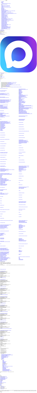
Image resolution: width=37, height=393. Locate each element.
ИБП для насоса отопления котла (4, 10)
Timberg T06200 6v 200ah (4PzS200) (3, 313)
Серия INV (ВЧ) (1, 116)
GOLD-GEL (1, 234)
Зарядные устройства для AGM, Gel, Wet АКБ (4, 209)
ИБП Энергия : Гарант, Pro (21, 101)
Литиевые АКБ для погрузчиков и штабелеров (4, 173)
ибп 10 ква (2, 7)
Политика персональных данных (3, 376)
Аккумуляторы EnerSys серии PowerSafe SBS (23, 141)
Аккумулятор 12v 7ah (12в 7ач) (4, 15)
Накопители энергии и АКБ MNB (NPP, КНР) (4, 139)
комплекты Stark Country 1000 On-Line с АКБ (23, 89)
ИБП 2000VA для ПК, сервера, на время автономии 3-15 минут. (25, 105)
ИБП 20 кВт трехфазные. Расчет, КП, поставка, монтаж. (5, 99)
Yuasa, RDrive (20, 214)
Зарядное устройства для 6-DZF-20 (22, 202)
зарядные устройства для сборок (22, 225)
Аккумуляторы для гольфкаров (4, 355)
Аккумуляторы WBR (2, 128)
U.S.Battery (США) (20, 199)
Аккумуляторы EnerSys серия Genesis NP (23, 142)
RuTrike (3, 360)
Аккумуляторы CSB (2, 124)
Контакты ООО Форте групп (3, 382)
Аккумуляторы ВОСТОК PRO (22, 137)
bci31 (19, 257)
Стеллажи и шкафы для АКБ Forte (3, 159)
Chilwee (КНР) (1, 196)
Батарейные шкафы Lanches (3, 161)
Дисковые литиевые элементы (22, 221)
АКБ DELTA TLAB (4, 361)
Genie (0, 177)
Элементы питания (7, 85)
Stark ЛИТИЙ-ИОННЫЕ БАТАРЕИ (3, 121)
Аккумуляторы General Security (3, 143)
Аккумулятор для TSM (2, 181)
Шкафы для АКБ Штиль (21, 155)
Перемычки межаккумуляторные (22, 116)
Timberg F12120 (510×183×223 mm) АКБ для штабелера (5, 330)
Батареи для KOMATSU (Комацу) (3, 255)
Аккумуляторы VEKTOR (2, 127)
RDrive (19, 182)
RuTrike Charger (20, 251)
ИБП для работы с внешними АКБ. (3, 94)
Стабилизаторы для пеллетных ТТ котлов (4, 170)
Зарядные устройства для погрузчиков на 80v (4, 249)
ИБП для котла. (2, 8)
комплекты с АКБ (20, 91)
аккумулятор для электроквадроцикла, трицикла (6, 19)
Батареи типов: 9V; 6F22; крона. (3, 227)
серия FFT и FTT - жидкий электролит (22, 187)
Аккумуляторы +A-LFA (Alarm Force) (4, 152)
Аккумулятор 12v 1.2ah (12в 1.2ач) (4, 14)
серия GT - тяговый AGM (21, 188)
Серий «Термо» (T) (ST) (21, 168)
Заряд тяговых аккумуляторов (3, 248)
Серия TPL (1, 130)
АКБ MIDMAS (20, 171)
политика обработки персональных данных (5, 27)
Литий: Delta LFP (4, 367)
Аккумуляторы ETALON (21, 126)
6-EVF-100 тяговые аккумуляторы (22, 204)
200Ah (19, 254)
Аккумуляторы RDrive (21, 122)
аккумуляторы (20, 224)
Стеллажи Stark (20, 153)
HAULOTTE (1, 175)
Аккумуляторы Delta (2, 141)
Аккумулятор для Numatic (2, 182)
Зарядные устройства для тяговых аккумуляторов (5, 241)
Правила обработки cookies (4, 28)
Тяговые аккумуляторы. (9, 84)
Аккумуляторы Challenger (21, 135)
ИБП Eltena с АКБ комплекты (22, 98)
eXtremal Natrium (2, 233)
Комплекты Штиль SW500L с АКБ (3, 107)
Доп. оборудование (7, 86)
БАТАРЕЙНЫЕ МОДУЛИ (2, 115)
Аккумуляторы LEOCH (2, 125)
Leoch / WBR (20, 216)
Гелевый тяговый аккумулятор (4, 25)
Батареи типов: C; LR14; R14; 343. (3, 226)
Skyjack (1, 176)
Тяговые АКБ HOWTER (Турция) (3, 189)
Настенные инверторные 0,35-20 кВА (22, 166)
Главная (1, 260)
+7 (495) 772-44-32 (2, 30)
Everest (1, 198)
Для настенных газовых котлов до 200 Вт (23, 112)
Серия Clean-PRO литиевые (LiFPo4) (4, 194)
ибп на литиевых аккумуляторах (3, 90)
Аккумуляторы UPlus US (21, 124)
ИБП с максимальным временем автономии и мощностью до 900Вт (25, 113)
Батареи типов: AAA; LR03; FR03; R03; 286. (4, 225)
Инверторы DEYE (2, 110)
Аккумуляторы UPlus (21, 229)
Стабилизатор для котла (3, 11)
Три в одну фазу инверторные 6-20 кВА (23, 167)
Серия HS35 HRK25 (21, 94)
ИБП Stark (1, 114)
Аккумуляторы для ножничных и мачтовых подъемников (6, 174)
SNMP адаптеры (20, 99)
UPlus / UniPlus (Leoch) (2, 187)
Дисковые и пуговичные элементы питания (23, 220)
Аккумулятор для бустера (3, 21)
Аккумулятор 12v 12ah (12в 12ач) (4, 16)
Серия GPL (1, 129)
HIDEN (19, 157)
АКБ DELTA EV (1, 207)
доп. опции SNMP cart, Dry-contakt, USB (4, 108)
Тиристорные (20, 170)
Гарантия (2, 6)
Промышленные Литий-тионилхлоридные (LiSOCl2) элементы (6, 220)
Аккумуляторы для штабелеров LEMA (4, 258)
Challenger (1, 192)
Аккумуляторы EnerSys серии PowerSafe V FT (23, 140)
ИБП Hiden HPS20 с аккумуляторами (22, 96)
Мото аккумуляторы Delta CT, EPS (22, 231)
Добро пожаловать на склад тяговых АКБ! (5, 5)
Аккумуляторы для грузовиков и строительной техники (24, 256)
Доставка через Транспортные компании (7, 3)
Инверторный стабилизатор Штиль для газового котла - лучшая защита (7, 169)
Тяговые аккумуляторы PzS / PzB (3, 184)
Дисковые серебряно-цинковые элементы (23, 222)
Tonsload (19, 250)
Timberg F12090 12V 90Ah (2, 279)
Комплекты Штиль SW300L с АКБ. (3, 106)
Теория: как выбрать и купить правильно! (23, 111)
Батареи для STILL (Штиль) (3, 254)
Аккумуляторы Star (2, 126)
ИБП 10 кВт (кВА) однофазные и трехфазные (4, 93)
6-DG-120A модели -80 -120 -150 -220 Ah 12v (4, 257)
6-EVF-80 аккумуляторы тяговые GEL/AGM (7, 370)
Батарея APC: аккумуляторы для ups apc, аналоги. (5, 122)
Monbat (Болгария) (20, 184)
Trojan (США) (1, 190)
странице (2, 391)
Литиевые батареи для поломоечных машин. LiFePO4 (5, 180)
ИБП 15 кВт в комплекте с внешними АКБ (4, 97)
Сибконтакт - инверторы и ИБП (22, 102)
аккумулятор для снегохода (4, 23)
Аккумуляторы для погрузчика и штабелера (4, 252)
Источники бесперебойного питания (12, 82)
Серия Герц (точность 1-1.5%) (3, 166)
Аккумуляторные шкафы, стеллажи (12, 83)
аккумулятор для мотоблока (4, 22)
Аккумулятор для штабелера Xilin (3, 259)
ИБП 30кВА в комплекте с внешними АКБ (4, 101)
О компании (2, 1)
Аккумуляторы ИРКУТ (21, 233)
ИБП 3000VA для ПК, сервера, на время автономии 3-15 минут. (25, 107)
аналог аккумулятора (3, 12)
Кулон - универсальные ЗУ (3, 211)
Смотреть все (20, 143)
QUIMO (19, 190)
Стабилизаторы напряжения (3, 163)
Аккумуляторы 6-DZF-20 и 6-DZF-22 (22, 201)
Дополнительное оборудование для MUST (4, 113)
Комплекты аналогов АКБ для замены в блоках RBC (5, 123)
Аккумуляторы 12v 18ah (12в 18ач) (4, 17)
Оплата (2, 2)
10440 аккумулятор (20, 226)
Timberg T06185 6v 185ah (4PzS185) (3, 296)
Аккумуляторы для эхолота (4, 20)
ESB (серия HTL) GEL (21, 180)
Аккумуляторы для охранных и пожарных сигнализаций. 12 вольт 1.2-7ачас (8, 13)
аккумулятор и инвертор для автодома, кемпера (6, 24)
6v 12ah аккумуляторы (21, 147)
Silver (0, 235)
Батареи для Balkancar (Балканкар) (3, 253)
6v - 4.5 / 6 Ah (20, 145)
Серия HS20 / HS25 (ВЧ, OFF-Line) (22, 95)
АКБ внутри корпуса (21, 109)
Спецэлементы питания (2, 222)
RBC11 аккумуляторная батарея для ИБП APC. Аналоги (6, 18)
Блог (0, 384)
